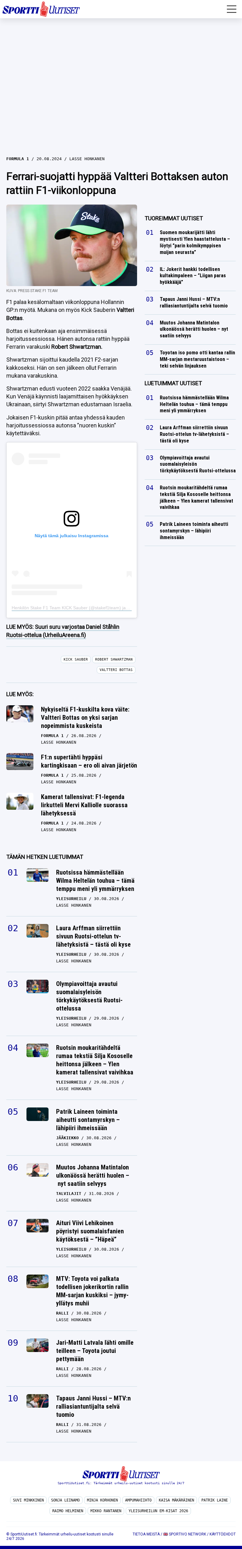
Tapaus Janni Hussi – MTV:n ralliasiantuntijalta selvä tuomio (93, 1406)
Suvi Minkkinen (28, 1500)
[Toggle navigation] (231, 9)
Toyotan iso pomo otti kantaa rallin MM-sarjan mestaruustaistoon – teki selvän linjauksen (197, 359)
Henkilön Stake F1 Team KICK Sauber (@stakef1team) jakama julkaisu (82, 607)
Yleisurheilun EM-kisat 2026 (158, 1511)
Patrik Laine (214, 1500)
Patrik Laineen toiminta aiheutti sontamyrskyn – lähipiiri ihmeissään (88, 1120)
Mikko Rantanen (105, 1511)
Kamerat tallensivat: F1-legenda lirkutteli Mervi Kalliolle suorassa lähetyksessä (84, 805)
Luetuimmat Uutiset (173, 383)
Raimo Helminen (67, 1511)
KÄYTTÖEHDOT (223, 1534)
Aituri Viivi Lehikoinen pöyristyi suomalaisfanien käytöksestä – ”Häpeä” (90, 1231)
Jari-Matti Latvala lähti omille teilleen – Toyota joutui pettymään (95, 1351)
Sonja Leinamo (65, 1500)
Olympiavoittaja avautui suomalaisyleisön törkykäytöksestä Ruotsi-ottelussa (89, 996)
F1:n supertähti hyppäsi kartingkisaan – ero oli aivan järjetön (89, 761)
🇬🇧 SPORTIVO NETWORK (184, 1534)
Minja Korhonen (102, 1500)
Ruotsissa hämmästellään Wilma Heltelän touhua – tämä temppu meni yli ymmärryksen (95, 881)
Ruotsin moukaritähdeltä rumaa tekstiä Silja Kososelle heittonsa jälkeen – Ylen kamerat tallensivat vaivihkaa (94, 1060)
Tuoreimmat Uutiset (174, 218)
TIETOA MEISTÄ (146, 1534)
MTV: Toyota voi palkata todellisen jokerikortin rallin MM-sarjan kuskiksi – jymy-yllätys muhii (92, 1291)
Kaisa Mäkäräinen (176, 1500)
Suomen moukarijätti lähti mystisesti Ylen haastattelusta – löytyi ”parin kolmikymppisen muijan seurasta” (195, 242)
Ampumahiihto (138, 1500)
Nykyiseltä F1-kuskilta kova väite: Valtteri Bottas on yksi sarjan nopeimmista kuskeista (85, 717)
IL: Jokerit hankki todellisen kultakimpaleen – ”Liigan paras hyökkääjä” (193, 275)
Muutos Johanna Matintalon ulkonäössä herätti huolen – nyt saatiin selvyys (92, 1175)
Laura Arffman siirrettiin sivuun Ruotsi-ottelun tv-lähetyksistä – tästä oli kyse (93, 936)
